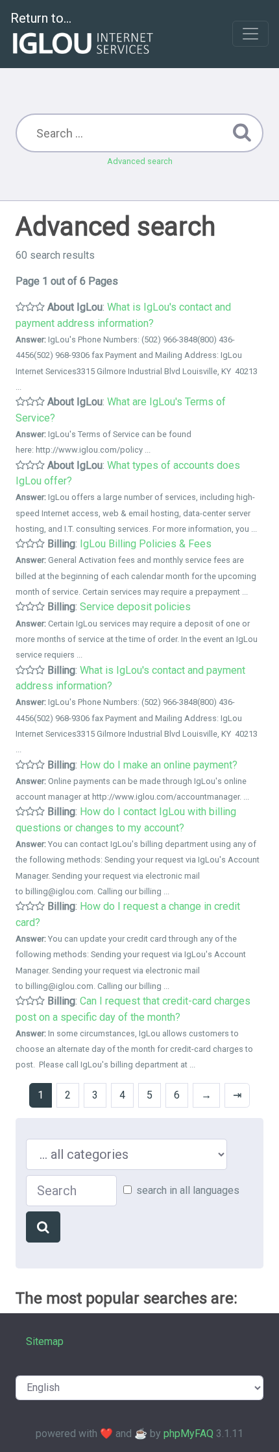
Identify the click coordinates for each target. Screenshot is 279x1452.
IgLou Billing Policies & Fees (146, 544)
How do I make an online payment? (158, 765)
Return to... (40, 18)
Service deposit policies (135, 607)
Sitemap (45, 1341)
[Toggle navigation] (250, 34)
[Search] (43, 1227)
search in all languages (187, 1190)
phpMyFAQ (188, 1433)
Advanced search (140, 161)
